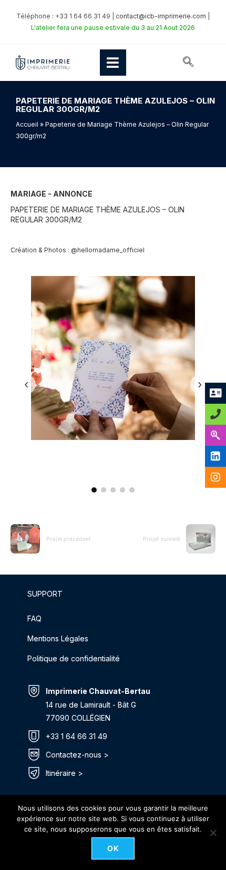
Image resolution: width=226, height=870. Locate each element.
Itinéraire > (64, 773)
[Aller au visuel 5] (132, 490)
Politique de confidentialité (73, 658)
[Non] (213, 832)
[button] (188, 62)
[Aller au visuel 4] (122, 490)
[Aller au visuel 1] (94, 490)
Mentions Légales (57, 638)
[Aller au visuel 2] (103, 490)
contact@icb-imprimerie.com (161, 16)
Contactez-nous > (77, 754)
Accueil (27, 124)
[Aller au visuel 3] (113, 490)
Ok (113, 848)
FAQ (34, 618)
